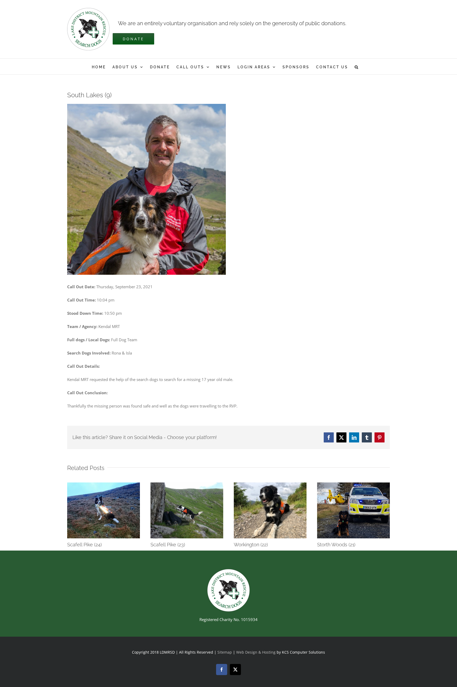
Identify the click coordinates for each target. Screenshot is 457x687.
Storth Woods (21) (336, 544)
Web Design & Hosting (256, 652)
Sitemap (224, 652)
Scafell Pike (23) (167, 544)
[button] (357, 66)
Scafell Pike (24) (84, 544)
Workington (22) (251, 544)
